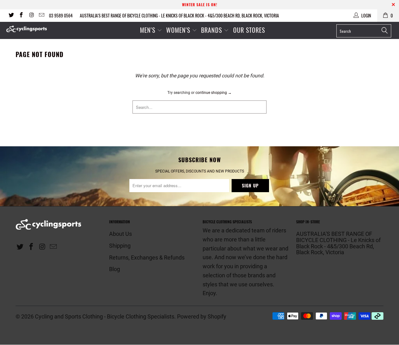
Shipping (120, 245)
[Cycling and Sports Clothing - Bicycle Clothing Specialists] (35, 29)
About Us (120, 234)
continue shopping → (213, 92)
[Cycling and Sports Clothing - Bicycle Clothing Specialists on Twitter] (11, 15)
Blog (114, 269)
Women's (179, 30)
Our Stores (249, 30)
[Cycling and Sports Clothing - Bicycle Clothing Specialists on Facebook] (21, 15)
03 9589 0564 (61, 15)
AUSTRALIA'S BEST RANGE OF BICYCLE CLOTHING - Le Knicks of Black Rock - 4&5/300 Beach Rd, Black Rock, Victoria (179, 15)
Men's (147, 30)
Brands (211, 30)
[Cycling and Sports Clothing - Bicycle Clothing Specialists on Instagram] (31, 15)
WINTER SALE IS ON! (199, 4)
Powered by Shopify (201, 316)
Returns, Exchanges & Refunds (147, 257)
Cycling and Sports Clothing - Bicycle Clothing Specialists (104, 316)
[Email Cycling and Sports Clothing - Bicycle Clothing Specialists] (41, 15)
